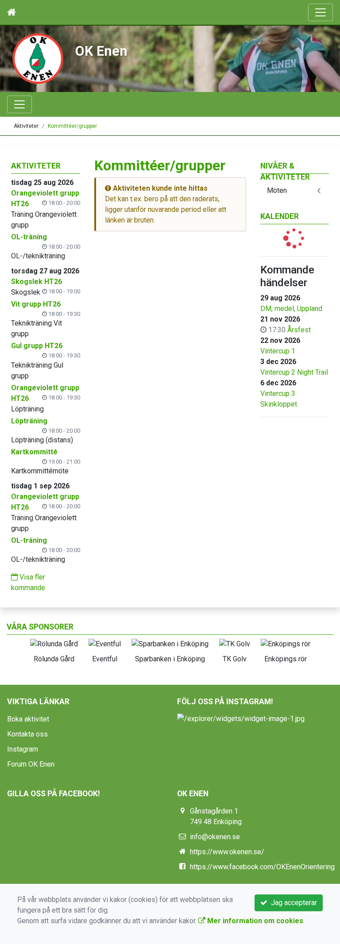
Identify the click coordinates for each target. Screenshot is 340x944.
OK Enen (101, 51)
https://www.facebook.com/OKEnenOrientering (262, 867)
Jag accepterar (292, 902)
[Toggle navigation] (320, 12)
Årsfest (299, 330)
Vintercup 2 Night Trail (294, 372)
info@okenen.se (215, 837)
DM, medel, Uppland (291, 308)
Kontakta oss (27, 734)
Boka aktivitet (28, 719)
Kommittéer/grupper (72, 126)
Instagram (22, 749)
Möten (277, 190)
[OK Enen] (37, 58)
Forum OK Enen (30, 764)
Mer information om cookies (254, 921)
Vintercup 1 (277, 351)
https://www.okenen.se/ (227, 852)
